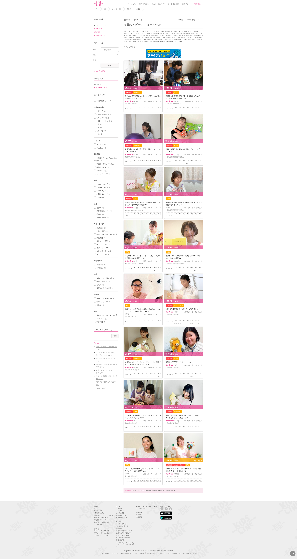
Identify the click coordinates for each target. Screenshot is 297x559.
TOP (97, 9)
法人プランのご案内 (122, 535)
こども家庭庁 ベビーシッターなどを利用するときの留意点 (125, 544)
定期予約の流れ (121, 515)
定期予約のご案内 (121, 517)
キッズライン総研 (121, 524)
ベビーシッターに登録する (102, 531)
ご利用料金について (100, 520)
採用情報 (139, 517)
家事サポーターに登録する (102, 533)
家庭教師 (97, 32)
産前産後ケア (99, 35)
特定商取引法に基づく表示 (190, 553)
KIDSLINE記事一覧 (122, 526)
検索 (105, 9)
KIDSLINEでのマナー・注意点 (103, 515)
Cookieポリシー (177, 553)
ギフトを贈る (98, 524)
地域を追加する (101, 87)
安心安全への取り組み (101, 517)
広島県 (129, 9)
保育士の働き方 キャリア (124, 531)
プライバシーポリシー (164, 553)
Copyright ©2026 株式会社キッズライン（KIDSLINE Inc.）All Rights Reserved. (148, 551)
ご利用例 (119, 508)
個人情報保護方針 (151, 553)
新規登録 (197, 4)
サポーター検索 (116, 9)
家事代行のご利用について (102, 522)
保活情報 (119, 528)
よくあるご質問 (141, 508)
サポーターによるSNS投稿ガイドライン (122, 553)
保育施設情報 (120, 540)
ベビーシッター (102, 25)
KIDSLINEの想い (99, 513)
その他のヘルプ (99, 388)
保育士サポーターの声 (101, 535)
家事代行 (97, 28)
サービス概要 (98, 511)
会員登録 (128, 490)
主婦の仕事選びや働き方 (123, 533)
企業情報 (139, 514)
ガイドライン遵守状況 (123, 537)
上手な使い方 (120, 511)
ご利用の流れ (120, 513)
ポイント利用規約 (139, 553)
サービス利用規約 (104, 553)
